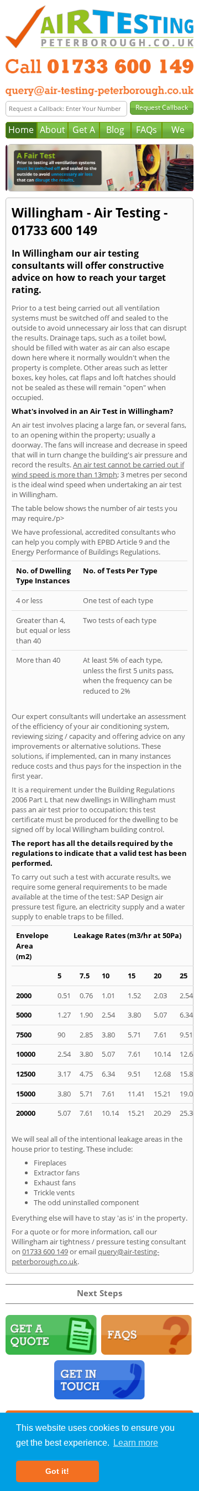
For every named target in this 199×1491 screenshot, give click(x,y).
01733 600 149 (45, 1251)
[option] (99, 168)
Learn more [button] (135, 1442)
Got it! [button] (57, 1471)
